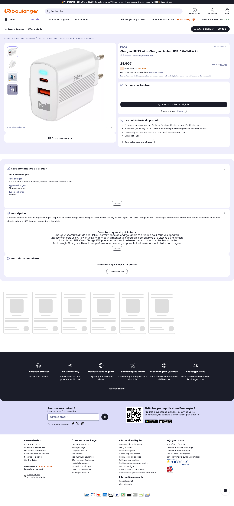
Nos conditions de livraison (36, 453)
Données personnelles (129, 453)
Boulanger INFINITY (80, 472)
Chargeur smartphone (84, 38)
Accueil (7, 38)
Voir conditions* (117, 388)
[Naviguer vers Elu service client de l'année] (188, 469)
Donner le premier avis (142, 55)
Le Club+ (142, 68)
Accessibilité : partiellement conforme (137, 472)
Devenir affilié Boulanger (178, 450)
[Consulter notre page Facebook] (73, 424)
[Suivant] (111, 127)
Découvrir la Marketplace (178, 453)
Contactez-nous (32, 444)
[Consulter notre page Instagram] (82, 424)
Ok (104, 417)
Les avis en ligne (127, 466)
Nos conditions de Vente (130, 444)
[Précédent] (107, 127)
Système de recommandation (133, 463)
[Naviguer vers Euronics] (188, 462)
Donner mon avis (117, 271)
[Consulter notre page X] (78, 424)
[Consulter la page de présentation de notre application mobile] (151, 421)
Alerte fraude (125, 484)
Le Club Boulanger (80, 463)
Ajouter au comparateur (62, 138)
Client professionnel (81, 469)
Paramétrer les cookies (130, 457)
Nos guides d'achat (33, 457)
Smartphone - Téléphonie (24, 38)
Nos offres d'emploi (176, 444)
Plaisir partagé (78, 447)
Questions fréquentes (34, 447)
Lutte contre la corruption (131, 469)
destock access (156, 72)
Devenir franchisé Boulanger (180, 447)
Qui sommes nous (80, 444)
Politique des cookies (129, 460)
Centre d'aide (30, 460)
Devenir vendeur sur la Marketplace (183, 457)
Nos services (77, 453)
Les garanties (125, 447)
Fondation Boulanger (81, 466)
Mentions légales (127, 450)
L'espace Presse (79, 450)
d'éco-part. (223, 65)
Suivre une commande (35, 450)
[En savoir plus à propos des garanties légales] (185, 111)
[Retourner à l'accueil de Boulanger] (21, 11)
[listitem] (12, 64)
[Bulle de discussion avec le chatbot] (225, 490)
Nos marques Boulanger (83, 457)
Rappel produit (126, 481)
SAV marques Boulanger (83, 460)
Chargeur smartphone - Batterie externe (55, 38)
